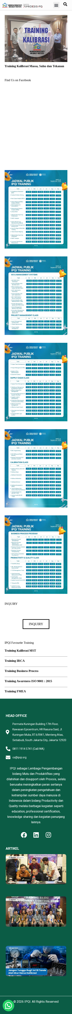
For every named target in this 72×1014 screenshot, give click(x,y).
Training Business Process (21, 671)
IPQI (27, 1001)
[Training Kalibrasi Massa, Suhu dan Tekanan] (36, 17)
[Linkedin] (36, 835)
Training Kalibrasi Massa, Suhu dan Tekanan (34, 66)
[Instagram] (48, 835)
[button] (56, 5)
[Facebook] (24, 835)
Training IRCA (15, 660)
